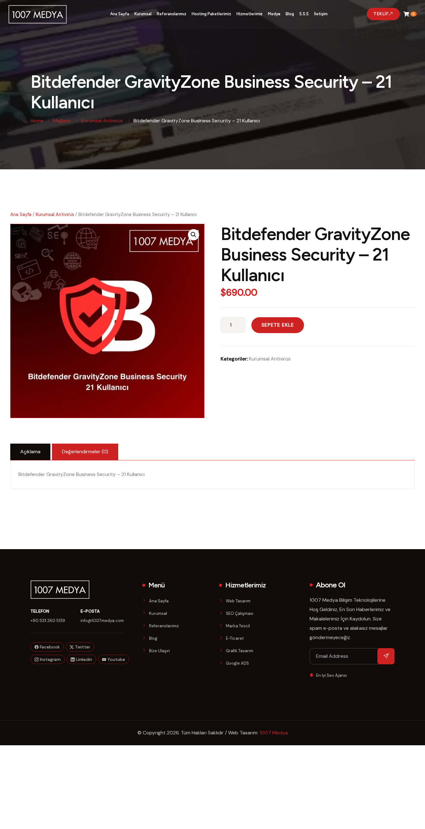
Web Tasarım (238, 601)
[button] (193, 234)
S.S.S (304, 14)
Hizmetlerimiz (249, 14)
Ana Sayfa (119, 14)
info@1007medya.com (102, 620)
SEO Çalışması (239, 613)
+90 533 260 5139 (47, 620)
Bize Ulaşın (159, 650)
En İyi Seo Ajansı (331, 675)
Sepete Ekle (277, 325)
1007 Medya (273, 732)
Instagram (50, 659)
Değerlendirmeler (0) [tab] (85, 451)
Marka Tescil (238, 626)
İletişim (321, 14)
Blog (290, 14)
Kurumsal (143, 14)
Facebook (49, 647)
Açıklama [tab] (30, 451)
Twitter (82, 647)
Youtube (115, 659)
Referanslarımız (171, 14)
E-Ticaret (235, 638)
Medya (274, 14)
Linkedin (83, 659)
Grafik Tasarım (239, 650)
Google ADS (237, 663)
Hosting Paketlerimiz (211, 14)
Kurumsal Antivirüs (55, 214)
